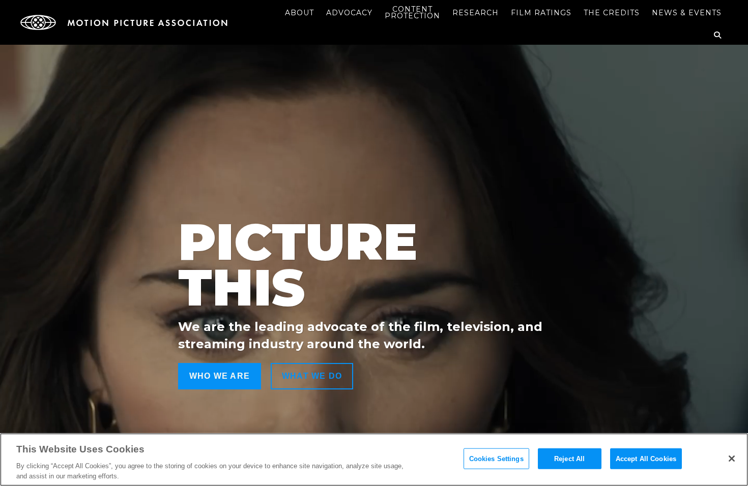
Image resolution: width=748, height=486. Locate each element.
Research (475, 12)
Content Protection (412, 12)
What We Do (312, 376)
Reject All (569, 459)
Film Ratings (541, 12)
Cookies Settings (496, 459)
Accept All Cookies (646, 459)
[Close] (732, 458)
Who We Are (219, 376)
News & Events (687, 12)
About (299, 12)
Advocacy (349, 12)
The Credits (612, 12)
